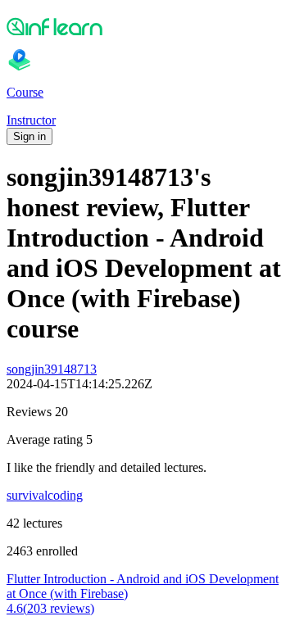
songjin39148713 (52, 369)
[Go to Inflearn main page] (147, 26)
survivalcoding (45, 495)
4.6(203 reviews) (50, 608)
